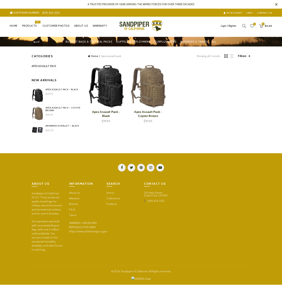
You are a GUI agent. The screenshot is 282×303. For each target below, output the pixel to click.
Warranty (100, 25)
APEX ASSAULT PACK (44, 66)
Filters (242, 56)
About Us (81, 25)
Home (13, 25)
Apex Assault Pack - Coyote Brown (148, 114)
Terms (73, 215)
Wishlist (254, 24)
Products (31, 24)
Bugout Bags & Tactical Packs (89, 41)
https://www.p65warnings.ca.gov (88, 231)
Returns (73, 204)
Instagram (150, 167)
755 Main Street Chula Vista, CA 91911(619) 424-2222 (155, 197)
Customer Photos (56, 25)
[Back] (36, 42)
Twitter (131, 167)
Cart (250, 12)
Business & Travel (194, 41)
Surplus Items (165, 41)
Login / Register (228, 25)
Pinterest (141, 167)
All (214, 41)
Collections (113, 198)
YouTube (160, 167)
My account (234, 12)
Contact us (264, 12)
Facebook (122, 167)
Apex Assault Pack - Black (106, 114)
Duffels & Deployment (133, 41)
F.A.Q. (72, 209)
